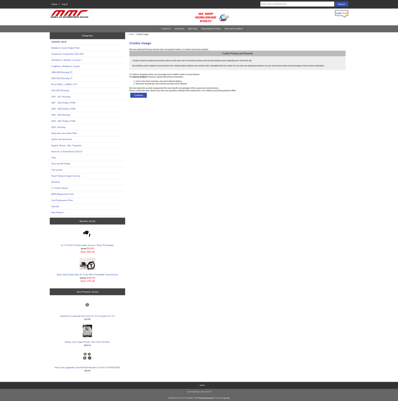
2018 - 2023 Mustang (60, 115)
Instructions (179, 29)
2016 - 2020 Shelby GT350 (63, 109)
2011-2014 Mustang (60, 90)
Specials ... (56, 206)
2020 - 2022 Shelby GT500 (63, 121)
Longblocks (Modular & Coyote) (65, 66)
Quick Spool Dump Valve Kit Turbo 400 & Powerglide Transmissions (87, 274)
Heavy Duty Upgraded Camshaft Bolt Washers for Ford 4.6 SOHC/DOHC (87, 367)
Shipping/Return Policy (211, 29)
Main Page (192, 29)
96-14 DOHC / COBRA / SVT (64, 84)
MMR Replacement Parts (62, 194)
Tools (53, 157)
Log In (65, 4)
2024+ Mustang (58, 127)
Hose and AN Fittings (60, 164)
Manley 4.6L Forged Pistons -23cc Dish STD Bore (87, 342)
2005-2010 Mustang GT (61, 78)
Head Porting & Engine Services (65, 176)
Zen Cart (226, 398)
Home (54, 4)
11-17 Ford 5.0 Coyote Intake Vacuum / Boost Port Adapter (87, 245)
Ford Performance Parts (62, 200)
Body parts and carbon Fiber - (64, 133)
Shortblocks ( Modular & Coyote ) (66, 60)
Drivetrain (55, 182)
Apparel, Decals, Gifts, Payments (66, 145)
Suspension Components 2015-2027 (67, 54)
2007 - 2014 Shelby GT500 (63, 103)
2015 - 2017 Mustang (60, 97)
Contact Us (166, 29)
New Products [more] (87, 292)
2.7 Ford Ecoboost (59, 188)
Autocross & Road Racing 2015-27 (66, 151)
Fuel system (56, 170)
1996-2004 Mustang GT (61, 72)
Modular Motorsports (206, 398)
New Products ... (58, 212)
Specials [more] (87, 221)
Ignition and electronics (61, 139)
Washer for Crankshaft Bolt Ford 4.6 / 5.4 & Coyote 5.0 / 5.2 (87, 316)
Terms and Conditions (233, 29)
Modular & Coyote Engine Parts (65, 48)
